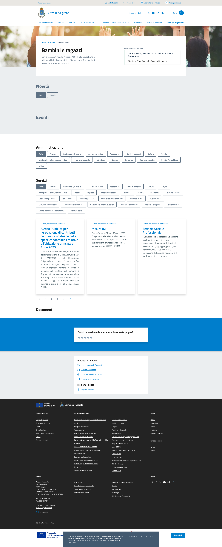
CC (37, 523)
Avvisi (153, 426)
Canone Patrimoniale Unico (83, 436)
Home (44, 42)
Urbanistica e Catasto (119, 467)
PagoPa (114, 426)
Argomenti (51, 42)
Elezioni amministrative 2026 (116, 22)
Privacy (114, 486)
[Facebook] (156, 482)
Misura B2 (99, 229)
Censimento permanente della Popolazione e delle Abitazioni (91, 441)
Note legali (115, 492)
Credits (41, 523)
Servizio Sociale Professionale (153, 230)
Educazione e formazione (82, 457)
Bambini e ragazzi (154, 22)
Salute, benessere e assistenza (53, 224)
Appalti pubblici (79, 430)
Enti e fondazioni (41, 430)
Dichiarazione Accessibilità (121, 496)
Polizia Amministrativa (119, 430)
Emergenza (78, 467)
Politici (38, 436)
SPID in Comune (117, 457)
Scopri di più (178, 535)
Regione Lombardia (44, 3)
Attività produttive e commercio (85, 433)
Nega (152, 536)
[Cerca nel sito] (181, 12)
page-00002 (116, 447)
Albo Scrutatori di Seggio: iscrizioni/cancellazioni (90, 420)
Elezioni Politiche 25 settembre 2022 (86, 460)
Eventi (153, 450)
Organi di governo (42, 420)
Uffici (38, 426)
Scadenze (154, 430)
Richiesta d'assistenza (81, 492)
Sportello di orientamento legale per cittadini (127, 460)
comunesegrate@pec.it (44, 508)
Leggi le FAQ (78, 482)
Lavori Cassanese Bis (119, 420)
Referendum (116, 433)
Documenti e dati (42, 440)
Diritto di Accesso (80, 453)
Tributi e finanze (117, 464)
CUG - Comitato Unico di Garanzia (85, 446)
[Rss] (172, 482)
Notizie (53, 95)
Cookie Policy (116, 489)
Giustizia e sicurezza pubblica (84, 470)
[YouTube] (164, 482)
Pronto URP (44, 512)
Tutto (41, 95)
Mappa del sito (49, 523)
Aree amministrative (43, 423)
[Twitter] (160, 482)
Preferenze (134, 536)
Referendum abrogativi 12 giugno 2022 (125, 436)
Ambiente (138, 22)
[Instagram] (157, 12)
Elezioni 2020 (116, 470)
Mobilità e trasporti (118, 423)
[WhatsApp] (152, 482)
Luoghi (153, 447)
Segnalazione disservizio (82, 489)
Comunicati (154, 423)
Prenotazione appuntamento (84, 486)
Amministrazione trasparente (122, 482)
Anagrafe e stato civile (81, 426)
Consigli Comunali (157, 433)
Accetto (144, 536)
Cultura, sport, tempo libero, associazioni (87, 450)
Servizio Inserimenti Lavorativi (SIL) (124, 450)
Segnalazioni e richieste (120, 443)
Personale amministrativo (45, 433)
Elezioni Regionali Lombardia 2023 (86, 463)
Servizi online (116, 453)
